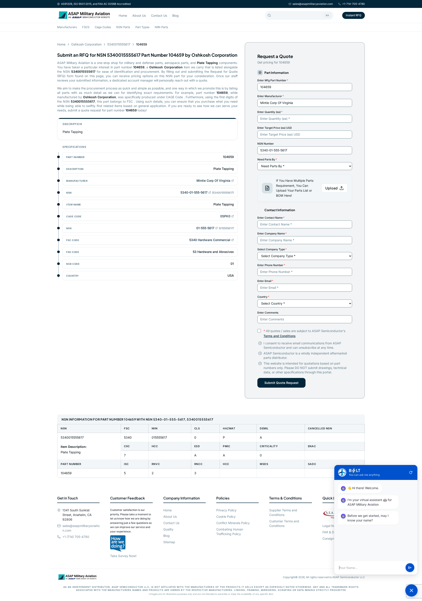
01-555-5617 (205, 228)
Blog (175, 15)
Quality (168, 529)
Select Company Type (272, 249)
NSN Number (265, 143)
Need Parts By (267, 159)
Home (123, 15)
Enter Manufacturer (270, 96)
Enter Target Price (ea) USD (274, 127)
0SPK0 (225, 216)
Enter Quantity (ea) (269, 112)
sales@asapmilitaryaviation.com (313, 3)
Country (263, 296)
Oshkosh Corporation (86, 44)
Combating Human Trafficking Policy (229, 531)
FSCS (85, 27)
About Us (139, 15)
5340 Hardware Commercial (209, 240)
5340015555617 (118, 44)
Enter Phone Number (271, 265)
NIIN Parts (161, 27)
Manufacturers (67, 27)
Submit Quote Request (281, 383)
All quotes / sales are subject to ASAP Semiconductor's (304, 333)
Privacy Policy (226, 510)
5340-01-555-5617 (193, 192)
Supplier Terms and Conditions (283, 512)
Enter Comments (267, 312)
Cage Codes (103, 27)
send (410, 567)
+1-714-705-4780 (353, 3)
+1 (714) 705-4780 (75, 537)
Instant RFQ (353, 15)
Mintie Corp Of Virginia (213, 180)
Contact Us (159, 15)
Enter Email (265, 281)
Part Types (142, 27)
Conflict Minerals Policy (233, 523)
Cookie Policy (226, 516)
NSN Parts (123, 27)
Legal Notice (331, 526)
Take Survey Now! (123, 556)
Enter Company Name (272, 233)
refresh (411, 472)
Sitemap (169, 542)
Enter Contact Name (270, 217)
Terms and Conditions (280, 336)
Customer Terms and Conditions (284, 523)
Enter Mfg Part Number (272, 80)
